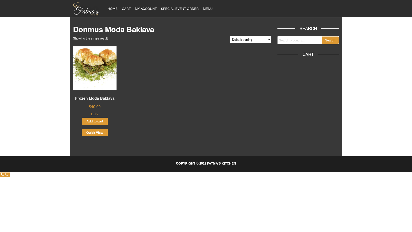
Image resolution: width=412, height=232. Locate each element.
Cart (126, 8)
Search (330, 40)
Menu (208, 8)
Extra (94, 114)
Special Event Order (180, 8)
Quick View (94, 132)
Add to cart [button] (94, 121)
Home (113, 8)
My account (146, 8)
